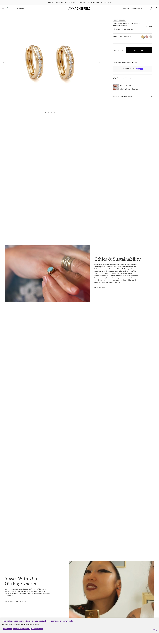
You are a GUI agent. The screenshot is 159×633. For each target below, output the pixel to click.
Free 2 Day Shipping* (124, 78)
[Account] (151, 8)
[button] (2, 63)
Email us (135, 89)
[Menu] (3, 8)
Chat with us (125, 89)
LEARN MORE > (100, 287)
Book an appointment (132, 9)
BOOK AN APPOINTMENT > (15, 601)
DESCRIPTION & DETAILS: (122, 96)
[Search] (7, 8)
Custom (20, 9)
